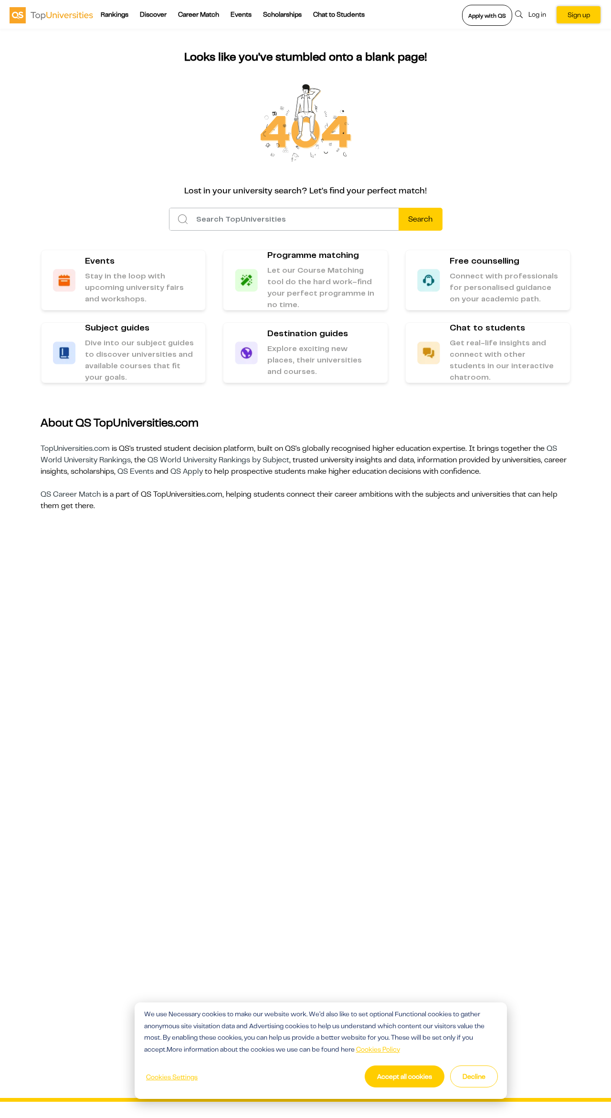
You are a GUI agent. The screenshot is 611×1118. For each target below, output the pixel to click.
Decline (474, 1076)
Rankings (114, 14)
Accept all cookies (404, 1076)
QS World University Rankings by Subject (218, 460)
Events (241, 14)
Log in (537, 14)
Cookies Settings (172, 1077)
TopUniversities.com (75, 448)
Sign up (579, 15)
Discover (153, 14)
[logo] (51, 15)
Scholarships (282, 14)
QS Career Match (71, 494)
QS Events (135, 471)
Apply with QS (487, 16)
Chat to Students (339, 14)
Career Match (198, 14)
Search (420, 219)
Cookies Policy (378, 1049)
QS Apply (186, 471)
